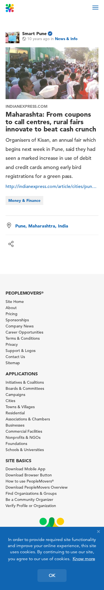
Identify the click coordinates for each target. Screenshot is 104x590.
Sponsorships (17, 319)
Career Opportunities (24, 332)
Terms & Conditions (23, 338)
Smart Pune (34, 33)
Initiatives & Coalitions (25, 382)
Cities (10, 400)
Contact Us (15, 356)
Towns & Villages (20, 406)
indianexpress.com (26, 106)
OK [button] (52, 575)
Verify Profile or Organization (31, 505)
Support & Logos (20, 350)
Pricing (11, 313)
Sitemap (13, 362)
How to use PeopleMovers (30, 481)
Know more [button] (84, 559)
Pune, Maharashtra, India (41, 226)
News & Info (66, 38)
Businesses (15, 425)
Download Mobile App (25, 468)
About (11, 307)
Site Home (15, 301)
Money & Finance (24, 200)
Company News (20, 326)
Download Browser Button (29, 475)
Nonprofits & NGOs (23, 437)
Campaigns (15, 394)
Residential (15, 412)
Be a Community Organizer (29, 499)
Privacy (12, 344)
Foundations (16, 443)
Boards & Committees (25, 388)
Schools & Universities (25, 449)
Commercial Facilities (24, 431)
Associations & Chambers (28, 419)
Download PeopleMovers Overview (37, 487)
